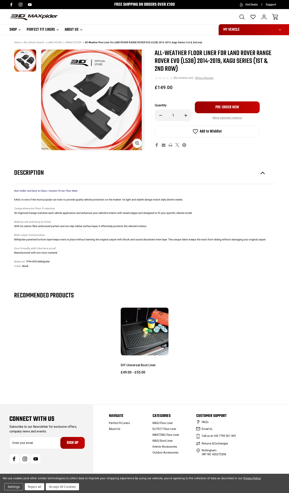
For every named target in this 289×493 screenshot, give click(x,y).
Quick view (151, 320)
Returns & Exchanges (215, 443)
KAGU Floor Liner (163, 423)
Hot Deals (251, 4)
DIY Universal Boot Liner (138, 365)
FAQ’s (205, 422)
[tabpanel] (25, 61)
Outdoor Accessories (166, 452)
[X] (177, 145)
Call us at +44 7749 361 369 (219, 435)
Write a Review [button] (204, 78)
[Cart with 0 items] (275, 16)
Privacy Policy (251, 478)
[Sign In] (264, 16)
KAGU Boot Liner (163, 440)
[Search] (242, 16)
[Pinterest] (184, 145)
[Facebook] (11, 4)
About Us (71, 29)
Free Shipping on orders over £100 (144, 4)
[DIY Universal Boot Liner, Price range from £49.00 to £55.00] (144, 331)
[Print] (170, 145)
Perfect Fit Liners (41, 29)
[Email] (164, 145)
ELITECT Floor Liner (164, 428)
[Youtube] (30, 4)
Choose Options (145, 346)
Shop (13, 29)
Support (271, 4)
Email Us (207, 428)
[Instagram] (20, 4)
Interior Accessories (165, 446)
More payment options (227, 118)
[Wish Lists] (253, 16)
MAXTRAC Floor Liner (166, 434)
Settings (14, 487)
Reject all (34, 487)
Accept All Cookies (62, 487)
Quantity (161, 105)
